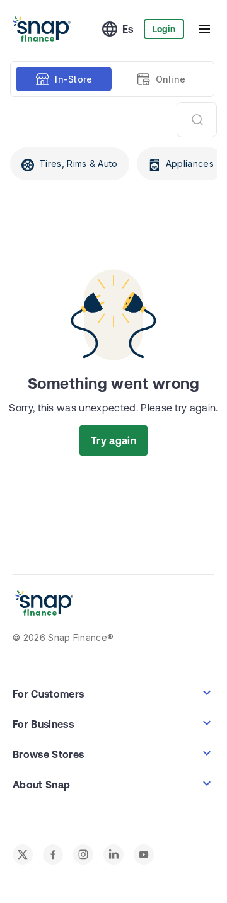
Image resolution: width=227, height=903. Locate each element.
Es (128, 29)
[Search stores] (197, 119)
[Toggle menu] (204, 29)
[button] (113, 692)
